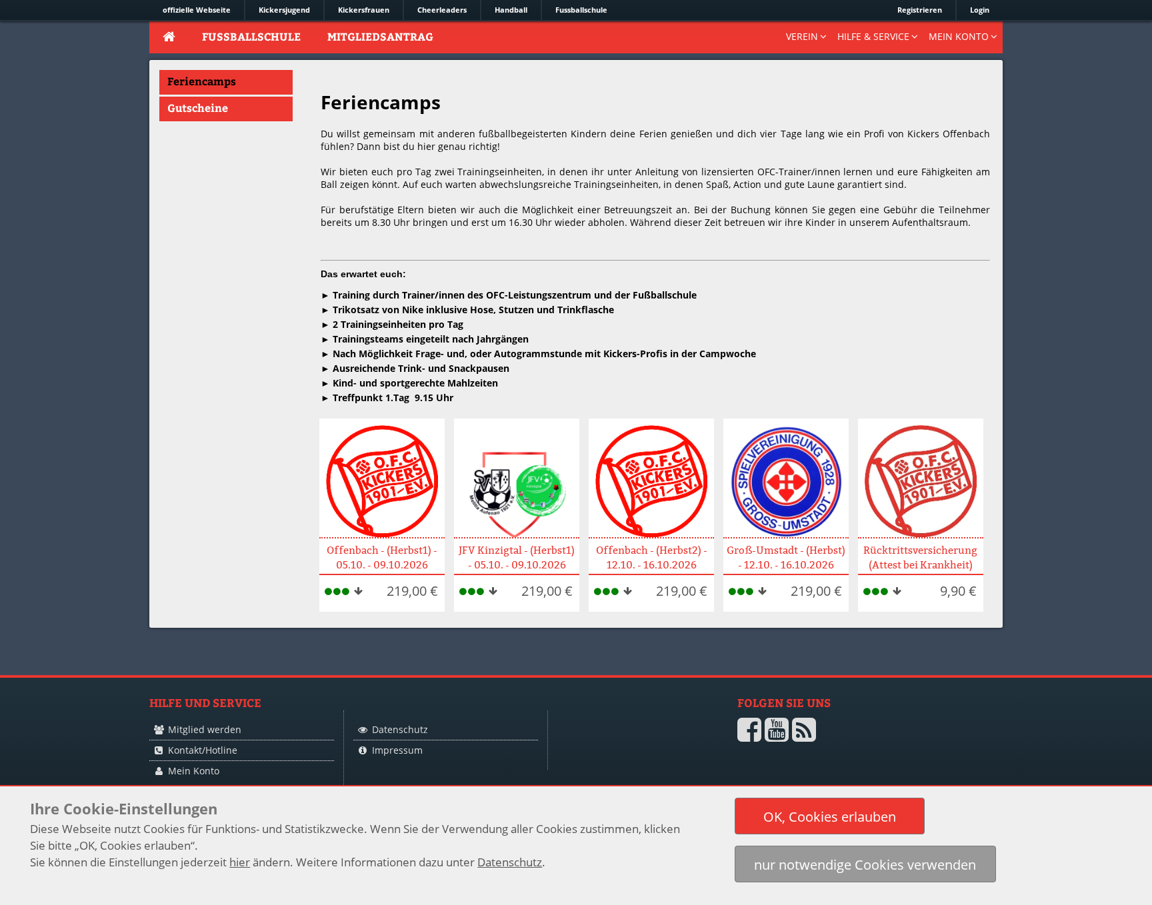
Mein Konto (193, 770)
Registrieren (919, 10)
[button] (830, 816)
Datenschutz (400, 729)
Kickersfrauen (363, 10)
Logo (622, 754)
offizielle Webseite (197, 10)
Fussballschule (581, 10)
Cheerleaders (442, 10)
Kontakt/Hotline (202, 750)
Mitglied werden (204, 729)
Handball (511, 10)
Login (979, 10)
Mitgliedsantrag (380, 36)
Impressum (397, 750)
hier (239, 862)
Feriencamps (201, 81)
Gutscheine (197, 108)
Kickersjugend (284, 10)
